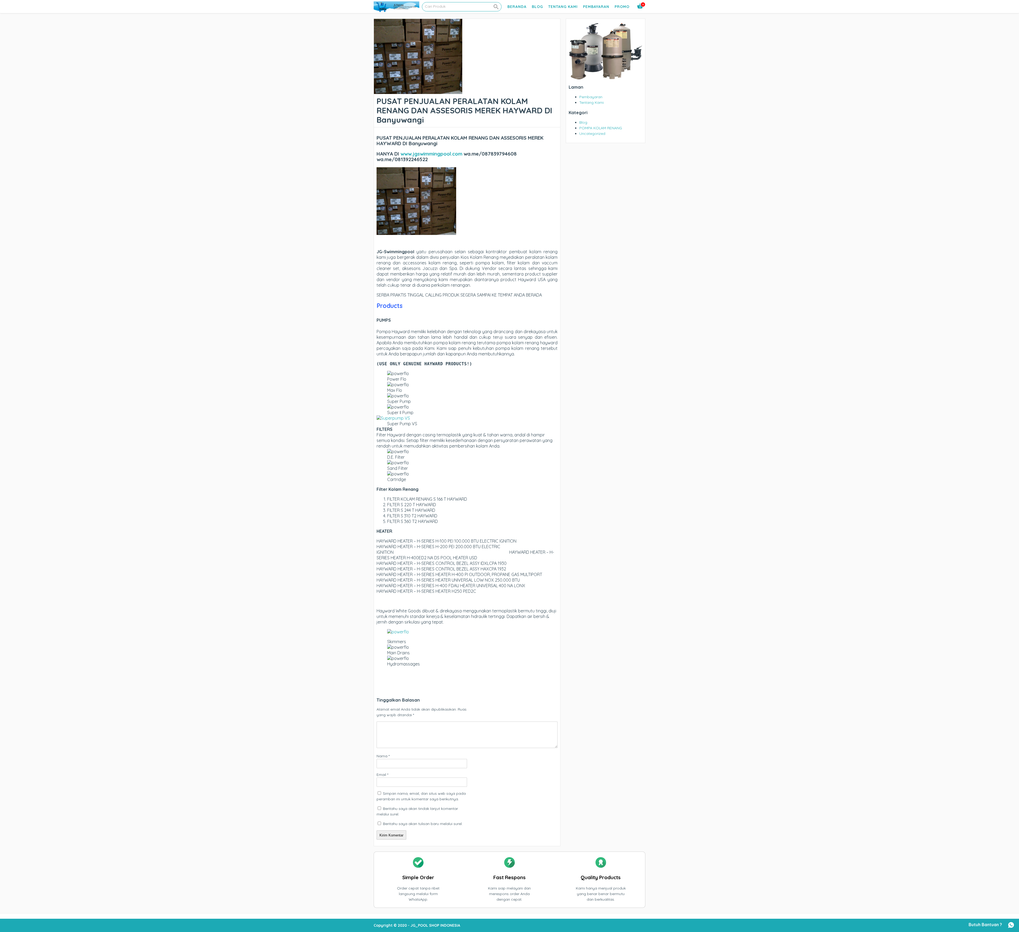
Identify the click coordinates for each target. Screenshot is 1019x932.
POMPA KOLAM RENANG (600, 128)
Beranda (516, 6)
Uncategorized (592, 133)
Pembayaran (596, 6)
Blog (537, 6)
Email (382, 774)
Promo (622, 6)
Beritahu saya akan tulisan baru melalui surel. (423, 823)
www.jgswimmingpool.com (431, 154)
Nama (383, 756)
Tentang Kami (563, 6)
